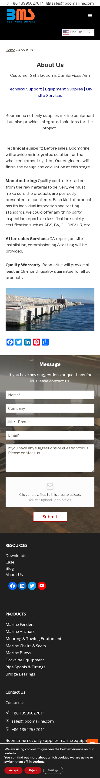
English (75, 32)
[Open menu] (90, 15)
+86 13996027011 (28, 713)
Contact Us (15, 702)
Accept (13, 770)
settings (38, 762)
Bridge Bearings (20, 674)
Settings (53, 770)
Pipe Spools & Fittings (25, 666)
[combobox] (11, 422)
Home (10, 50)
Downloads (16, 555)
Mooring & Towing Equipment (33, 638)
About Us (14, 574)
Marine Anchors (20, 631)
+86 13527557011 (28, 729)
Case (10, 562)
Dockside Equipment (25, 660)
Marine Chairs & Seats (26, 645)
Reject (33, 770)
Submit (50, 516)
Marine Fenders (20, 624)
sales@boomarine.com (33, 721)
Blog (10, 568)
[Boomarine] (21, 15)
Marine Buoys (18, 652)
